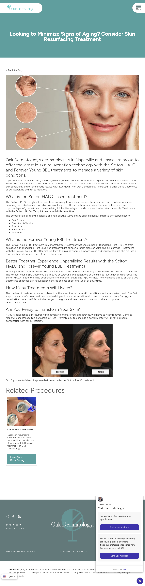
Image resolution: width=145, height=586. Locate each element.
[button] (9, 576)
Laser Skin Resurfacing (17, 459)
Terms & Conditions (66, 551)
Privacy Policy (81, 551)
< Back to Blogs (15, 70)
